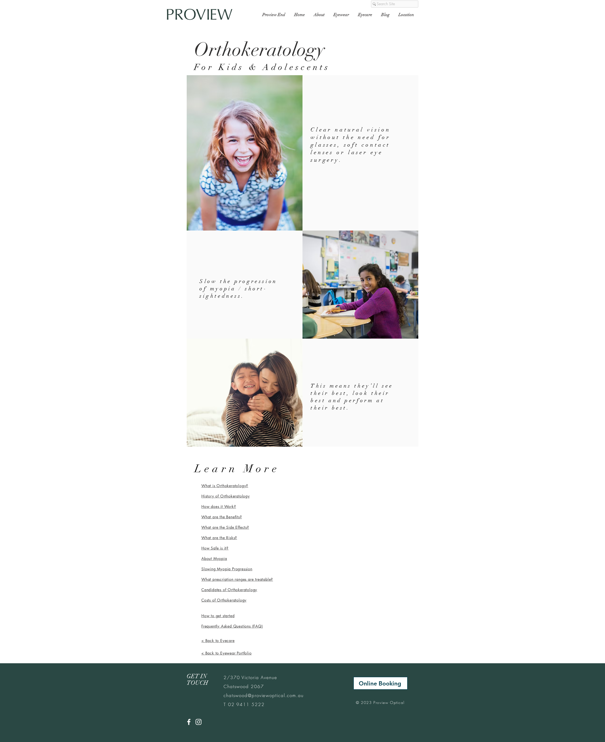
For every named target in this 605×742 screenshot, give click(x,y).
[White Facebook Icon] (189, 722)
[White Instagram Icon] (198, 722)
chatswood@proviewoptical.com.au (264, 695)
